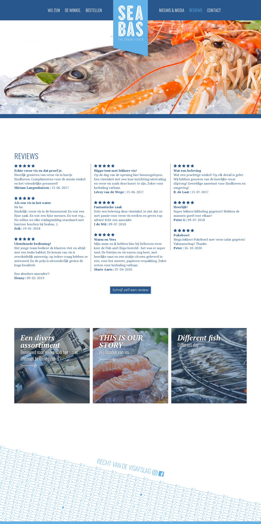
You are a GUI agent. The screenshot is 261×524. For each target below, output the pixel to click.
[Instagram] (155, 472)
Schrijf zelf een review (130, 290)
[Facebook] (161, 473)
